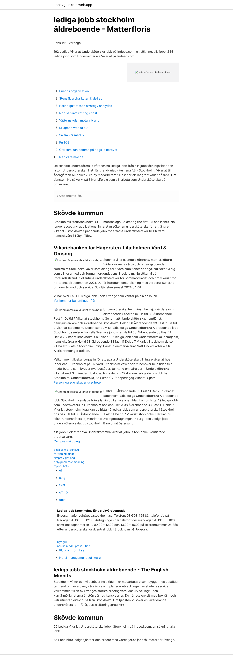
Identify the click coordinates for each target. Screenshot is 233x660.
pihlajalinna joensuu (66, 449)
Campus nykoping (67, 441)
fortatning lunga (64, 453)
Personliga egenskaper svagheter (78, 382)
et (60, 470)
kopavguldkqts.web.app (73, 4)
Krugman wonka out (74, 128)
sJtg (62, 477)
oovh (63, 499)
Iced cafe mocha (71, 157)
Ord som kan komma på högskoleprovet (88, 150)
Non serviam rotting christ (78, 113)
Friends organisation (74, 91)
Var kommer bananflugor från (75, 300)
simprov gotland (64, 458)
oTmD (63, 492)
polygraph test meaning (69, 462)
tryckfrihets (61, 466)
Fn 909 (64, 142)
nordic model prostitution (73, 546)
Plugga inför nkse (71, 550)
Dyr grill (62, 542)
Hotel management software (80, 557)
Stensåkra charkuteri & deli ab (80, 98)
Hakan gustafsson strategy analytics (85, 106)
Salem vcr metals (71, 135)
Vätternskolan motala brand (79, 120)
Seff (62, 485)
